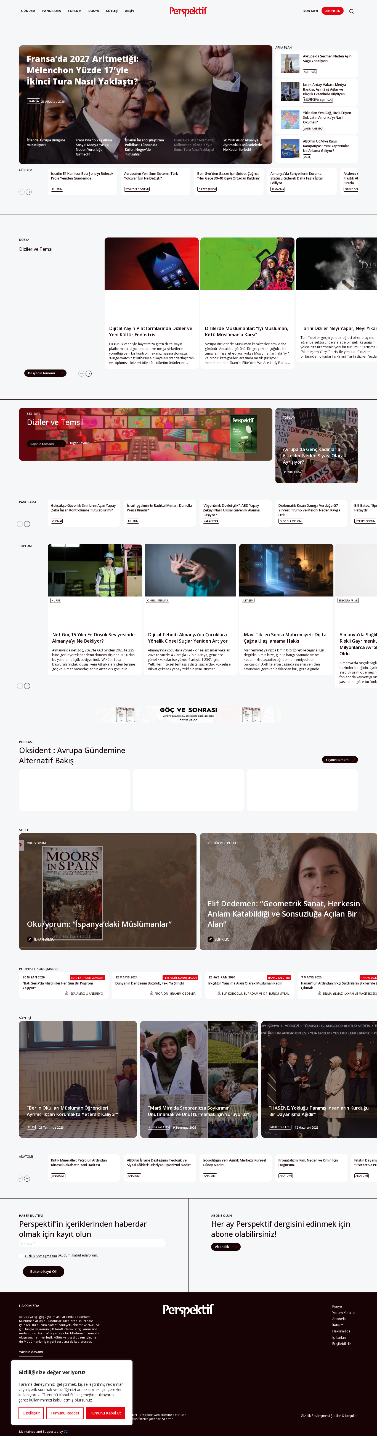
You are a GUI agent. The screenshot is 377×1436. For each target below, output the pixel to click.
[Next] (29, 192)
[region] (71, 1392)
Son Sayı (310, 11)
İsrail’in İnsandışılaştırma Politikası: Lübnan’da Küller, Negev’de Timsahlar (144, 147)
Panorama (51, 11)
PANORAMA (27, 502)
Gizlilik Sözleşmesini (41, 1256)
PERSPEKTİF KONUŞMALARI (38, 969)
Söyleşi (112, 11)
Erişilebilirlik (341, 1343)
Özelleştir (31, 1413)
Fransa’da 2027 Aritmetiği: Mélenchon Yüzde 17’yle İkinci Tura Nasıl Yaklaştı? (194, 145)
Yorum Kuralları (344, 1312)
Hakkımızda (341, 1331)
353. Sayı (33, 413)
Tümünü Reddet (65, 1413)
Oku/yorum (36, 843)
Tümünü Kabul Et (105, 1413)
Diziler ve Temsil (36, 249)
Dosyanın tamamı (42, 373)
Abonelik (332, 11)
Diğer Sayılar (79, 443)
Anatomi (26, 1156)
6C (65, 1431)
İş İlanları (339, 1337)
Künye (337, 1306)
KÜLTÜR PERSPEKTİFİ (223, 843)
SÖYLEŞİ (25, 1018)
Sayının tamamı (42, 444)
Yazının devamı (31, 1352)
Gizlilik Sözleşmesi (315, 1415)
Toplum (74, 11)
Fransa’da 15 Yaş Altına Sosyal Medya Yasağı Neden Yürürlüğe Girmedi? (94, 147)
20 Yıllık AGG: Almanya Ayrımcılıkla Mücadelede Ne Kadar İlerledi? (242, 145)
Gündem (28, 11)
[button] (351, 11)
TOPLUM (289, 417)
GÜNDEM (25, 170)
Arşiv (129, 11)
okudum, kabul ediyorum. (61, 1255)
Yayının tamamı (338, 759)
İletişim (338, 1325)
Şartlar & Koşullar (344, 1415)
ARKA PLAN (283, 47)
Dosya (93, 11)
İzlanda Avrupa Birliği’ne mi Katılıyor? (46, 142)
